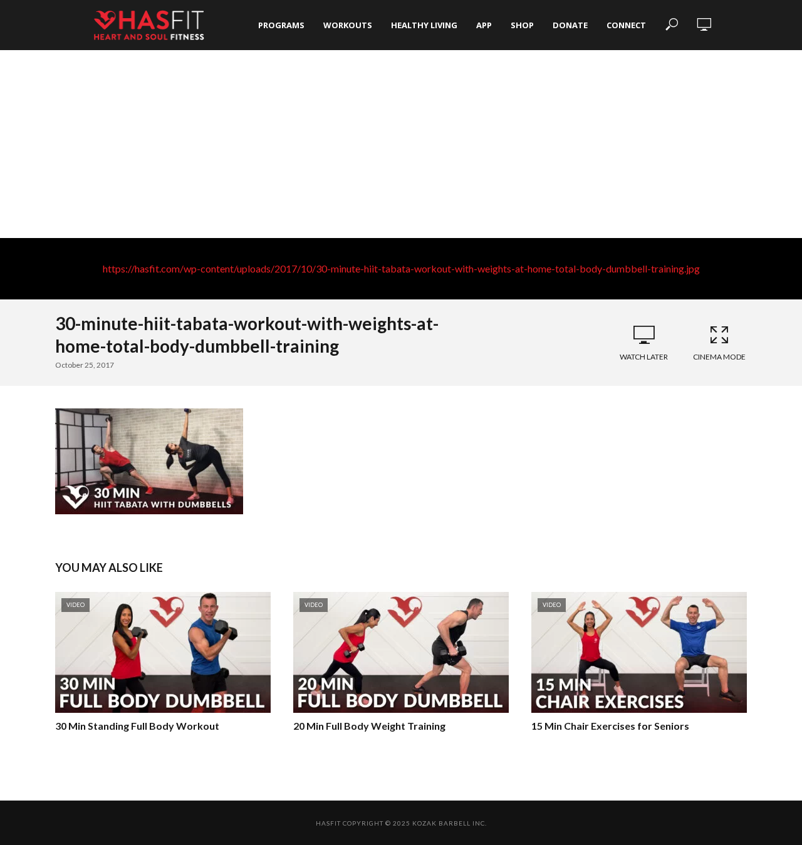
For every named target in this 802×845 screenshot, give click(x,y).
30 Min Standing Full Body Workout (137, 726)
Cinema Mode (719, 356)
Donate (570, 25)
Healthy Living (424, 25)
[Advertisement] (401, 144)
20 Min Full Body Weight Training (369, 726)
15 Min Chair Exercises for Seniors (610, 726)
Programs (281, 25)
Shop (522, 25)
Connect (626, 25)
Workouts (347, 25)
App (484, 25)
